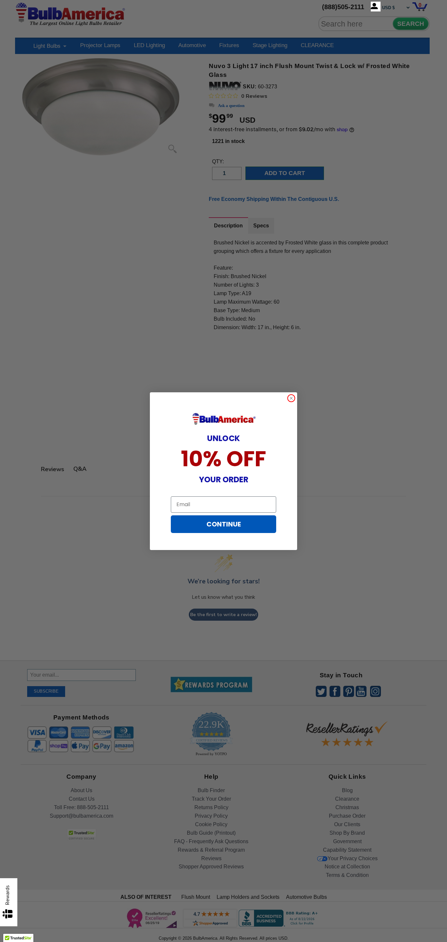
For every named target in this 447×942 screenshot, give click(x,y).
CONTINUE (223, 524)
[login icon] (376, 6)
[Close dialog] (291, 398)
